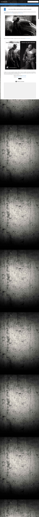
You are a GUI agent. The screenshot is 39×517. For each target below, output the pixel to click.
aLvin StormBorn (28, 38)
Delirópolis (15, 4)
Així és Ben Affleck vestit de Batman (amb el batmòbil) (19, 9)
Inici (6, 4)
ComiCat (12, 4)
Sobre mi (9, 4)
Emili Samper (24, 75)
